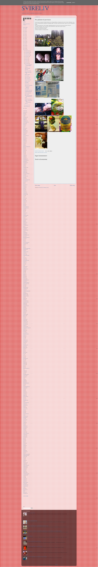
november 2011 (27, 52)
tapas (24, 438)
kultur (24, 284)
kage (24, 272)
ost (23, 354)
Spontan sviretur (27, 81)
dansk (24, 174)
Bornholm (24, 138)
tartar (24, 439)
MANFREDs (27, 82)
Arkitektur (24, 120)
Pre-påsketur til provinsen (28, 90)
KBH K (24, 275)
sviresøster (24, 434)
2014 (25, 45)
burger (24, 150)
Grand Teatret (25, 230)
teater (24, 440)
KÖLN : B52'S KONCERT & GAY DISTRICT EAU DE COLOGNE (37, 556)
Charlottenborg (25, 160)
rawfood (24, 371)
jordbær (24, 262)
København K (25, 295)
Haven (24, 236)
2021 (25, 35)
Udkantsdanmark (25, 455)
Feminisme (24, 194)
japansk (24, 261)
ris (23, 378)
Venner (24, 470)
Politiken (24, 362)
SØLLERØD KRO (30, 536)
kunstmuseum (25, 287)
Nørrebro (24, 347)
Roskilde (24, 381)
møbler (24, 335)
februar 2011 (27, 105)
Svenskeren (24, 427)
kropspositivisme (25, 282)
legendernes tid (25, 302)
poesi (24, 360)
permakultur (25, 358)
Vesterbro (24, 472)
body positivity (25, 135)
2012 (25, 48)
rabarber (24, 370)
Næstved (24, 346)
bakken (24, 124)
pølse (24, 365)
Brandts (24, 139)
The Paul (24, 443)
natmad (24, 336)
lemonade (24, 304)
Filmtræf (24, 200)
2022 (25, 34)
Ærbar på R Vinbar (27, 77)
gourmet (24, 228)
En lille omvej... (27, 83)
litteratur (24, 308)
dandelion (24, 171)
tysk (23, 449)
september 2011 (27, 55)
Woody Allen (25, 482)
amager (24, 114)
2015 (25, 44)
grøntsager (24, 233)
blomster (24, 133)
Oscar (24, 353)
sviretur (24, 435)
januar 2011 (27, 106)
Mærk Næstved (25, 333)
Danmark (24, 172)
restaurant (24, 375)
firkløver (24, 201)
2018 (25, 39)
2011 (25, 49)
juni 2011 (26, 59)
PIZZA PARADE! (27, 68)
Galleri (24, 223)
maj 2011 (26, 60)
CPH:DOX (24, 169)
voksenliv (24, 478)
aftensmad (24, 112)
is (23, 256)
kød (23, 297)
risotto (24, 379)
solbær (24, 406)
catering (24, 157)
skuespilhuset (25, 400)
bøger (24, 151)
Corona (24, 168)
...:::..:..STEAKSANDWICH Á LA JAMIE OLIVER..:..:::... (35, 546)
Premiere (24, 363)
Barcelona (24, 128)
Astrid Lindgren (25, 122)
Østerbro (24, 492)
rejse (24, 373)
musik (24, 331)
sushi (24, 424)
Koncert (24, 277)
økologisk (24, 489)
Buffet (24, 147)
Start (55, 185)
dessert (24, 178)
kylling (24, 292)
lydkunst (24, 311)
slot (23, 401)
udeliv (24, 452)
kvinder (24, 289)
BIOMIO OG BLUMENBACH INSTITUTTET (34, 541)
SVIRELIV (35, 8)
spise (24, 412)
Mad (42, 152)
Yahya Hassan (25, 484)
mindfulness (25, 321)
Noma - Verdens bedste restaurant (26, 24)
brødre (24, 145)
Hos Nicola (26, 69)
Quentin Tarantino (25, 368)
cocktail (24, 163)
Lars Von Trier (25, 300)
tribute (24, 446)
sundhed (24, 422)
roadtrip (24, 380)
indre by (24, 254)
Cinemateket (25, 162)
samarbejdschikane (26, 386)
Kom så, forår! (27, 94)
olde (23, 349)
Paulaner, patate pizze (28, 92)
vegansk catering (25, 465)
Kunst (24, 286)
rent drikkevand (25, 374)
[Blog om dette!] (48, 151)
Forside (24, 22)
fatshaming (24, 193)
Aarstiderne (25, 493)
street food (24, 419)
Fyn (23, 217)
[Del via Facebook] (50, 151)
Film (24, 199)
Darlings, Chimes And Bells (28, 73)
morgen (24, 325)
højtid (24, 247)
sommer (24, 407)
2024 (25, 31)
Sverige (24, 428)
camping (24, 155)
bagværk (24, 123)
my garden (24, 332)
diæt (23, 183)
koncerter (24, 278)
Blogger (56, 564)
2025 (25, 30)
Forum (24, 209)
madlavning (25, 314)
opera (24, 351)
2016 (25, 42)
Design (24, 177)
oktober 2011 (27, 53)
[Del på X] (49, 151)
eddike (24, 188)
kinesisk (24, 276)
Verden (46, 152)
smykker (24, 403)
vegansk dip (25, 466)
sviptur (24, 429)
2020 (25, 37)
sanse (24, 390)
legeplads (24, 303)
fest (23, 196)
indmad (24, 252)
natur (24, 337)
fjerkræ (24, 204)
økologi (24, 488)
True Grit (26, 103)
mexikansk (24, 319)
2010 (25, 108)
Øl (23, 490)
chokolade (24, 161)
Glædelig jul (25, 227)
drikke (39, 152)
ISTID (26, 97)
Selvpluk (24, 392)
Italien (24, 257)
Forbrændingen (25, 206)
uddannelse (24, 451)
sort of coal (24, 408)
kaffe (24, 271)
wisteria (24, 481)
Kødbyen (24, 298)
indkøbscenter (25, 251)
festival (24, 198)
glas (23, 226)
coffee (24, 165)
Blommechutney (29, 551)
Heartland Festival (25, 237)
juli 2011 (26, 57)
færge (24, 220)
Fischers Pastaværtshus (28, 99)
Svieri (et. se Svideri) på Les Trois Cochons (28, 65)
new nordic (24, 341)
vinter (24, 477)
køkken (24, 299)
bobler (24, 134)
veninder (24, 468)
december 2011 (27, 50)
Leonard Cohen (25, 305)
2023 (25, 32)
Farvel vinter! (27, 75)
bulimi (24, 149)
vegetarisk (24, 467)
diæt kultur (24, 184)
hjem (24, 239)
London (24, 309)
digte (24, 182)
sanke (24, 389)
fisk (23, 203)
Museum (24, 330)
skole (24, 397)
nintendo (24, 342)
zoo (23, 487)
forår (40, 152)
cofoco (24, 166)
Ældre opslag (72, 185)
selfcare (24, 391)
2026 (25, 28)
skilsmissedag (25, 396)
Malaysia (24, 315)
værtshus (24, 479)
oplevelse (24, 352)
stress (24, 421)
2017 (25, 41)
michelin (24, 320)
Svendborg (24, 425)
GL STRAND (25, 225)
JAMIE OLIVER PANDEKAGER (32, 520)
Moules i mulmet (27, 74)
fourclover (24, 212)
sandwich (24, 387)
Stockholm (24, 417)
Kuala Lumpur (25, 283)
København (24, 294)
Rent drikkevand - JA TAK (31, 512)
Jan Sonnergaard (25, 260)
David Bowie (25, 176)
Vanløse (24, 460)
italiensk (24, 259)
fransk (24, 214)
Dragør (24, 185)
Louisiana (24, 310)
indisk (24, 250)
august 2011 (27, 56)
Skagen (24, 395)
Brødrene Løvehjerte (26, 146)
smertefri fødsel (25, 402)
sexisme (24, 394)
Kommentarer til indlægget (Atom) (44, 187)
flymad (24, 205)
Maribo (24, 316)
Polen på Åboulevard (28, 79)
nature (24, 338)
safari (24, 384)
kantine (24, 273)
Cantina (24, 156)
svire (44, 152)
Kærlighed (24, 293)
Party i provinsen (27, 78)
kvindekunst (25, 288)
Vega (24, 461)
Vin (23, 476)
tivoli (24, 444)
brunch (24, 141)
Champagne (25, 158)
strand (24, 418)
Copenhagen (25, 167)
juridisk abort (25, 268)
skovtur (24, 398)
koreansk (24, 281)
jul (23, 265)
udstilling (24, 456)
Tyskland (24, 450)
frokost (24, 216)
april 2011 (26, 62)
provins (24, 364)
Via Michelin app (25, 473)
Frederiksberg (25, 215)
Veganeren (24, 462)
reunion (24, 376)
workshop (24, 483)
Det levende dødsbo (26, 179)
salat (23, 385)
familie (24, 190)
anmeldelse (24, 117)
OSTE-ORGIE (27, 88)
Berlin (24, 129)
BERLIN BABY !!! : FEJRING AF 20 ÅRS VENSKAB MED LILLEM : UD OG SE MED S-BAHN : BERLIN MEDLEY (44, 531)
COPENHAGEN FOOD (28, 91)
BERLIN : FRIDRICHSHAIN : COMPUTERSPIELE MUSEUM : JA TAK (37, 525)
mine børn (24, 322)
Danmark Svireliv (25, 173)
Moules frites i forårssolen (28, 85)
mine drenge (25, 324)
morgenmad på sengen (26, 327)
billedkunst (24, 130)
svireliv (24, 432)
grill (23, 231)
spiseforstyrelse (25, 413)
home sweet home (25, 242)
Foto (24, 211)
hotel (24, 244)
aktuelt (24, 113)
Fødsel (24, 221)
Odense (24, 348)
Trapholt (24, 445)
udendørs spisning (25, 454)
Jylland (24, 270)
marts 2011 (26, 63)
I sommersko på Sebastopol (27, 87)
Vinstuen (26, 66)
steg (23, 414)
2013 (25, 46)
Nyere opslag (37, 185)
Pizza (24, 359)
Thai (23, 441)
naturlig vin (25, 340)
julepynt (24, 267)
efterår (24, 189)
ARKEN (24, 119)
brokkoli (24, 140)
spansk (24, 411)
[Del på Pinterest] (51, 151)
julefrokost (24, 266)
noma (24, 343)
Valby (24, 457)
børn (24, 152)
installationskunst (25, 255)
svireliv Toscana (25, 433)
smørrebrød (25, 405)
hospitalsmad (25, 243)
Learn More (68, 2)
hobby (24, 241)
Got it (73, 2)
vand (24, 459)
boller (24, 136)
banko (24, 125)
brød (24, 144)
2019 (25, 38)
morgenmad (25, 326)
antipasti (24, 118)
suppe (24, 423)
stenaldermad (25, 416)
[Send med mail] (47, 151)
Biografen (24, 131)
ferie (24, 195)
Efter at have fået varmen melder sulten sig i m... (28, 96)
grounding (24, 232)
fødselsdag (24, 222)
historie (24, 238)
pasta (24, 357)
